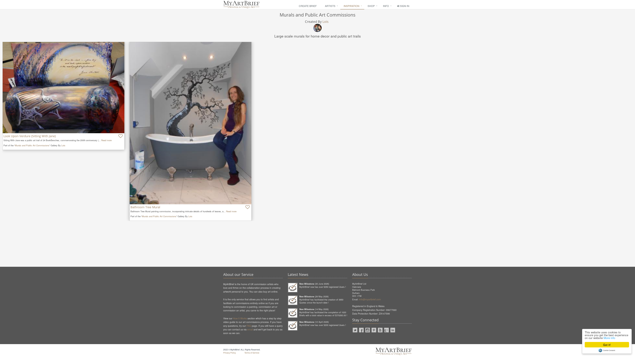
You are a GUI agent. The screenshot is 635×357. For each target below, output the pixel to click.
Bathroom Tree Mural (145, 207)
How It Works (240, 318)
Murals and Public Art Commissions (32, 145)
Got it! (607, 345)
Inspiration (351, 6)
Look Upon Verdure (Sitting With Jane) (29, 136)
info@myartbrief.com (370, 299)
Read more (106, 140)
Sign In (404, 6)
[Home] (241, 4)
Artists (330, 6)
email (250, 329)
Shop (371, 6)
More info (609, 338)
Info (386, 6)
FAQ (249, 325)
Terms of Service (251, 352)
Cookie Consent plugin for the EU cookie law (607, 350)
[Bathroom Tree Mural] (190, 123)
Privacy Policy (229, 352)
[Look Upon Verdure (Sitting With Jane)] (63, 87)
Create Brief (308, 6)
